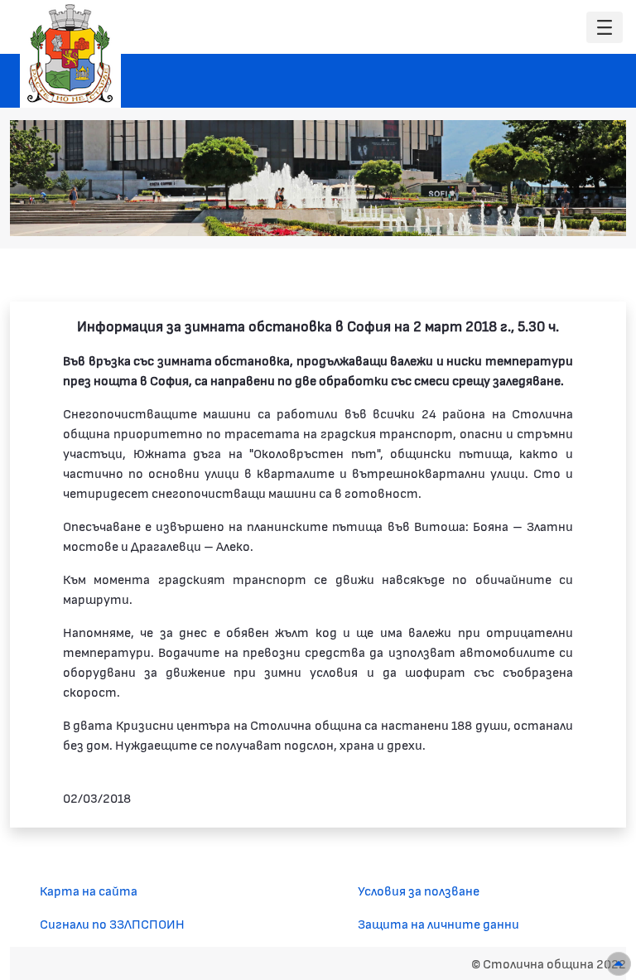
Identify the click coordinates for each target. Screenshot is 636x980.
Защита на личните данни (438, 923)
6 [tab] (570, 212)
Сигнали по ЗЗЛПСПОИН (112, 923)
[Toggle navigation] (604, 28)
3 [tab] (521, 212)
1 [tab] (488, 212)
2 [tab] (504, 212)
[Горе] (618, 964)
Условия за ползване (418, 890)
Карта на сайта (88, 890)
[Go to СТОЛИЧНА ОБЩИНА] (70, 54)
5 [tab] (554, 212)
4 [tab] (537, 212)
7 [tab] (587, 212)
